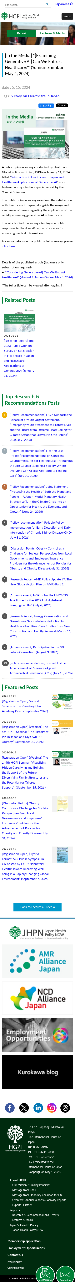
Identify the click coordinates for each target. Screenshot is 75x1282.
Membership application (24, 1241)
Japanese (62, 4)
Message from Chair (24, 1190)
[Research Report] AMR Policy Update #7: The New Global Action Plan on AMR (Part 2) (41, 582)
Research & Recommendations (30, 1215)
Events (55, 1215)
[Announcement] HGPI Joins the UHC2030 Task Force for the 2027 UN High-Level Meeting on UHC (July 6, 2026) (39, 600)
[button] (67, 16)
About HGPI (17, 1180)
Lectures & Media (22, 1220)
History (27, 1205)
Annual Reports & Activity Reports (45, 1200)
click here (8, 246)
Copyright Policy (16, 1268)
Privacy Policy (15, 1262)
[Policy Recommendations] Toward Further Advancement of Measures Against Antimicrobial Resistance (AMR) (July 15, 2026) (41, 668)
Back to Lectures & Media (37, 907)
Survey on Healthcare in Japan (35, 96)
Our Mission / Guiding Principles (31, 1185)
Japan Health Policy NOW (27, 1230)
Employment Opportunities (26, 1248)
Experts (16, 1205)
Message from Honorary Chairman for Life (37, 1195)
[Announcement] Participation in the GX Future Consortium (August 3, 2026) (37, 650)
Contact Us (15, 1254)
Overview (17, 1200)
